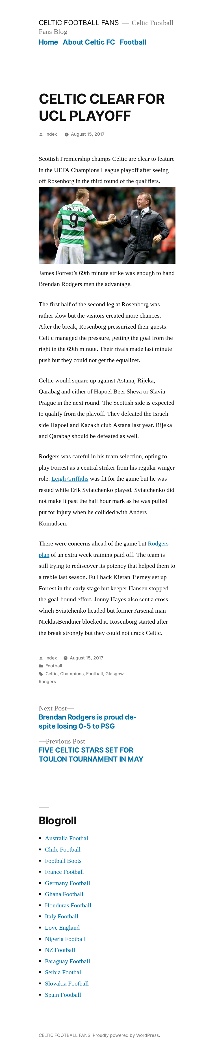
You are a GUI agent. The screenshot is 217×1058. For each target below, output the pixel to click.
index (51, 134)
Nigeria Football (65, 939)
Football (133, 42)
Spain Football (63, 995)
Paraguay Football (67, 961)
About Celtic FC (89, 42)
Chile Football (63, 850)
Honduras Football (68, 905)
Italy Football (61, 916)
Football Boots (63, 861)
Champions (72, 673)
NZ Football (60, 950)
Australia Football (67, 838)
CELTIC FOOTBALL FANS (79, 22)
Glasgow (114, 673)
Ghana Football (64, 894)
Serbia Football (64, 972)
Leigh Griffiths (69, 479)
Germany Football (67, 883)
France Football (64, 872)
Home (48, 42)
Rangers (47, 681)
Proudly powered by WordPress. (126, 1035)
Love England (62, 928)
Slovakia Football (67, 983)
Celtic (51, 673)
